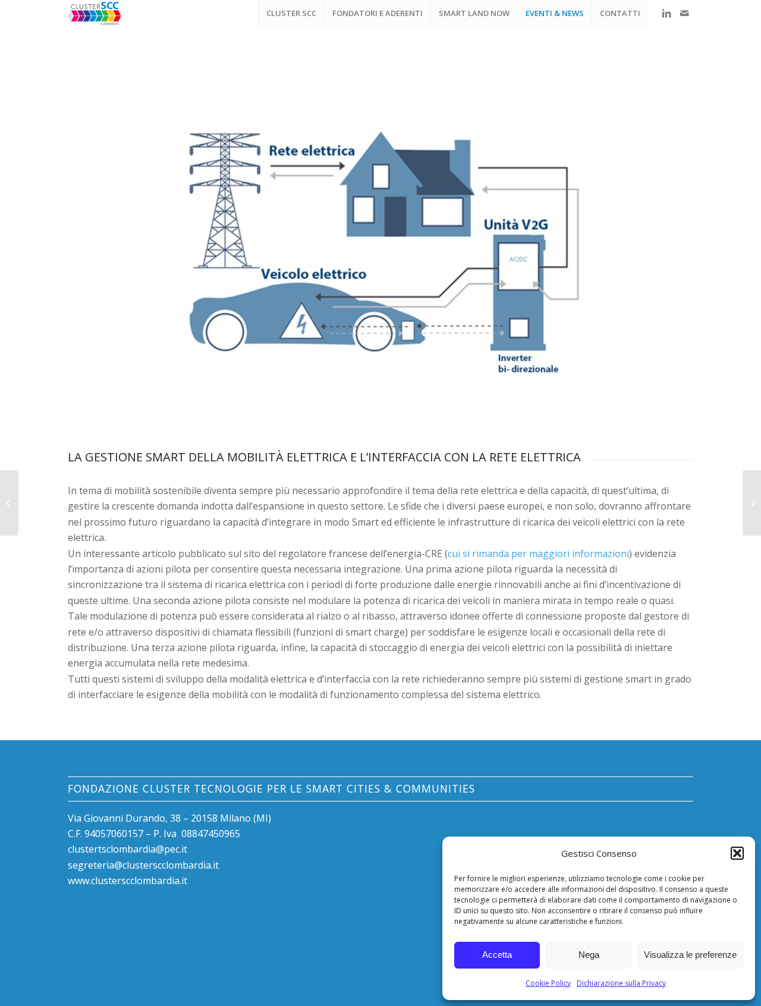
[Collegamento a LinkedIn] (666, 13)
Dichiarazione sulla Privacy (621, 983)
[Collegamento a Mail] (684, 13)
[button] (737, 853)
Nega (588, 955)
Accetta (497, 955)
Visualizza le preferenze (690, 955)
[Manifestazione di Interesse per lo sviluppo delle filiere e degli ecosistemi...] (752, 503)
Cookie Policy (548, 983)
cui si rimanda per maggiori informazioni (538, 553)
